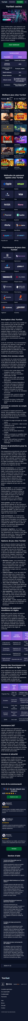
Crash (17, 98)
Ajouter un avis (14, 796)
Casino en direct (11, 98)
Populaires (3, 98)
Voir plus (14, 848)
